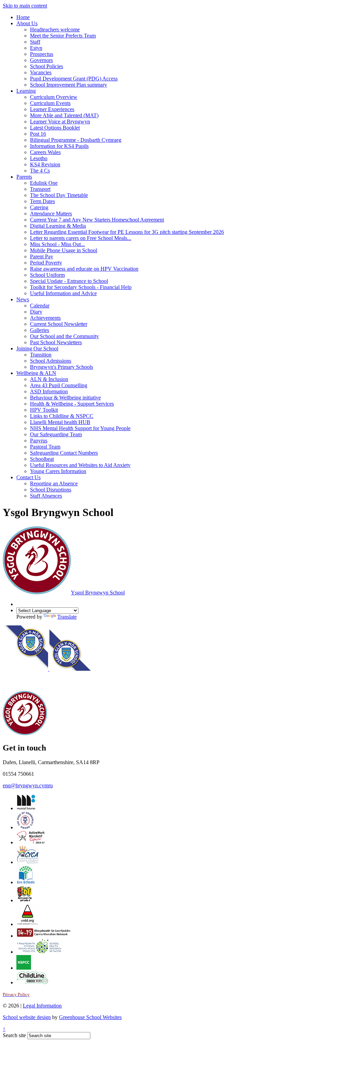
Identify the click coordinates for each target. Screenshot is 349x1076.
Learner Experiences (52, 109)
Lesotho (38, 158)
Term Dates (42, 201)
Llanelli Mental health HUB (60, 422)
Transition (40, 355)
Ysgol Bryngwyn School (98, 592)
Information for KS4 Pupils (59, 146)
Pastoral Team (45, 447)
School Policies (46, 66)
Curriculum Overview (53, 97)
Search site (14, 1035)
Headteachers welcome (55, 29)
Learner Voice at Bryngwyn (60, 121)
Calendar (39, 305)
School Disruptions (50, 489)
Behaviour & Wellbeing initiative (65, 397)
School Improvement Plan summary (68, 85)
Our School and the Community (64, 336)
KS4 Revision (45, 164)
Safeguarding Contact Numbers (64, 453)
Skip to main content (25, 6)
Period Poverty (46, 263)
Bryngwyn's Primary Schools (61, 367)
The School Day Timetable (59, 195)
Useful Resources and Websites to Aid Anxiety (80, 465)
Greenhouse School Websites (90, 1017)
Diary (36, 312)
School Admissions (50, 361)
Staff (35, 42)
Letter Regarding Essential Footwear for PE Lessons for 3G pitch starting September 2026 (127, 232)
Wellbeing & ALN (36, 373)
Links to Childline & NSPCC (61, 416)
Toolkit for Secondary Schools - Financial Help (81, 287)
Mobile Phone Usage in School (63, 250)
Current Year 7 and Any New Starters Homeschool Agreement (97, 220)
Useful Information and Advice (63, 293)
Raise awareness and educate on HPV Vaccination (84, 269)
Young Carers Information (58, 471)
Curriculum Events (50, 103)
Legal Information (42, 1006)
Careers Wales (45, 152)
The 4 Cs (40, 170)
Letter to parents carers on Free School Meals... (80, 238)
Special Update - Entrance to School (69, 281)
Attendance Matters (51, 213)
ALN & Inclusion (49, 379)
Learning (26, 91)
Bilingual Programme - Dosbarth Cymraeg (75, 140)
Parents (24, 177)
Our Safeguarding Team (56, 434)
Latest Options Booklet (55, 128)
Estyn (36, 48)
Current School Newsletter (58, 324)
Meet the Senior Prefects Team (63, 36)
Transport (40, 189)
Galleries (39, 330)
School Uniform (47, 275)
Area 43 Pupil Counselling (58, 385)
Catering (39, 207)
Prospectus (41, 54)
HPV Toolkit (44, 410)
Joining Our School (37, 348)
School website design (27, 1017)
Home (23, 17)
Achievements (45, 318)
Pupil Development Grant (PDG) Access (74, 78)
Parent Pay (41, 256)
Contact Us (28, 477)
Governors (41, 60)
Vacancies (40, 72)
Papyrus (38, 440)
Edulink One (44, 183)
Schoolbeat (42, 459)
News (22, 299)
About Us (26, 23)
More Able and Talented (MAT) (64, 115)
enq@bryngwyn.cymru (28, 785)
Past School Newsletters (56, 342)
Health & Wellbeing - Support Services (72, 404)
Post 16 (38, 134)
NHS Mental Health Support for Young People (80, 428)
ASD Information (49, 391)
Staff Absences (46, 496)
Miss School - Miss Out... (57, 244)
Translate (67, 617)
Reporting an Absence (54, 483)
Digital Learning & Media (58, 226)
